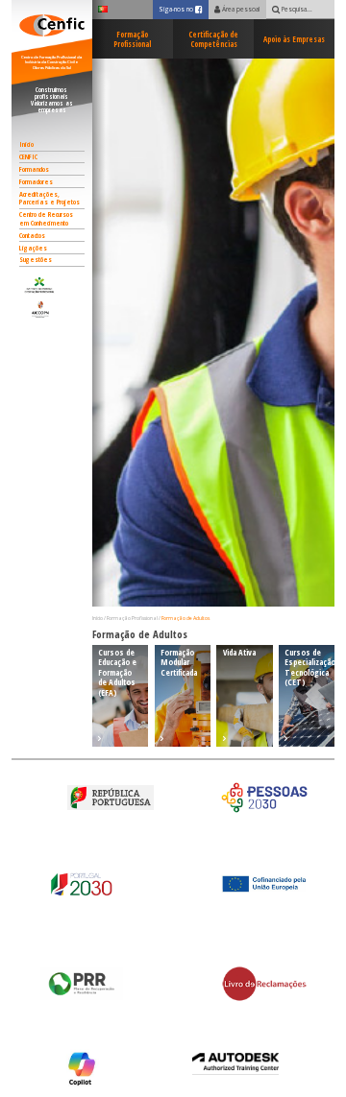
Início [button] (26, 144)
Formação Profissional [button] (132, 39)
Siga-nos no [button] (183, 9)
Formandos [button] (34, 169)
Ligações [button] (33, 247)
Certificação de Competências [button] (213, 39)
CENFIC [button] (28, 156)
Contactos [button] (32, 235)
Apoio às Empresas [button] (294, 39)
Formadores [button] (36, 181)
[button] (52, 285)
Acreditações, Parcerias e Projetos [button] (49, 198)
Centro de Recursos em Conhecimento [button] (46, 218)
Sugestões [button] (35, 259)
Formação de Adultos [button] (185, 618)
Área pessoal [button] (240, 9)
